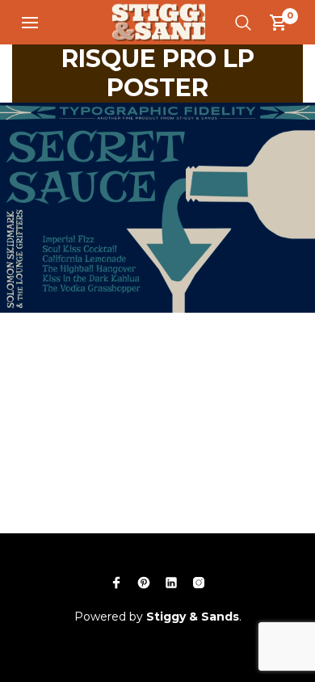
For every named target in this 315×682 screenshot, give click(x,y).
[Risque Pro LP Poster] (157, 206)
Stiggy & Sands (192, 616)
